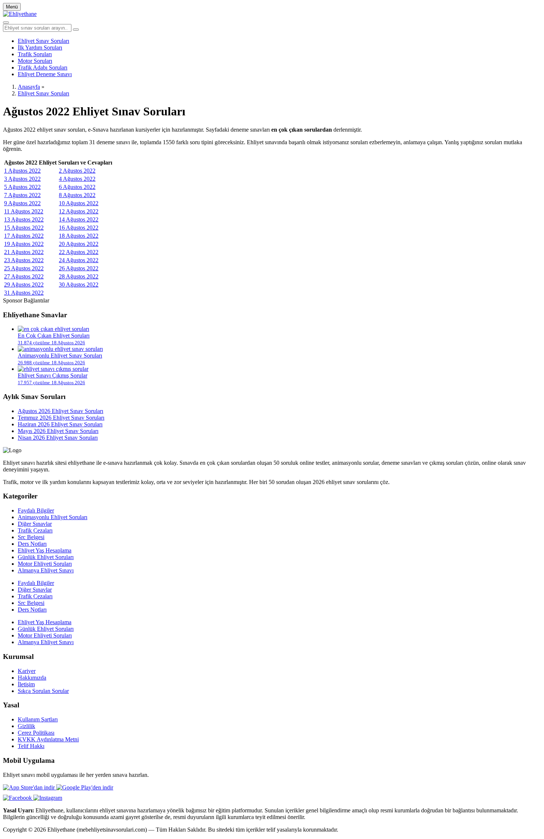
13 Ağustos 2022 (24, 219)
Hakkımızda (32, 677)
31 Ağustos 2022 (24, 293)
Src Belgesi (31, 537)
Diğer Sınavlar (35, 524)
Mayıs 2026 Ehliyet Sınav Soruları (58, 431)
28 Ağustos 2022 (78, 276)
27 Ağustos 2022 (24, 276)
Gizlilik (26, 726)
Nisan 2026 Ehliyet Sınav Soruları (58, 437)
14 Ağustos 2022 (78, 219)
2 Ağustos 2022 (77, 171)
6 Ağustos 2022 (77, 187)
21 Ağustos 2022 (24, 252)
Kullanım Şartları (38, 719)
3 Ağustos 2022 (22, 179)
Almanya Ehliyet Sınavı (46, 570)
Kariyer (27, 671)
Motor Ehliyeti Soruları (45, 564)
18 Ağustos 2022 (78, 236)
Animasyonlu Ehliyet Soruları (52, 517)
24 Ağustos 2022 (78, 260)
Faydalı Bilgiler (36, 510)
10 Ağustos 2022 (78, 203)
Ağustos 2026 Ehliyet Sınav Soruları (60, 411)
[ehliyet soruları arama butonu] (76, 29)
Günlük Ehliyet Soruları (46, 557)
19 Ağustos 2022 (24, 244)
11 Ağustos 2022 (23, 211)
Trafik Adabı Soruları (42, 67)
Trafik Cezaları (35, 530)
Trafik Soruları (35, 54)
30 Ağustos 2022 (78, 284)
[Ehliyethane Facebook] (18, 798)
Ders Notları (32, 544)
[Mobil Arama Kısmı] (6, 22)
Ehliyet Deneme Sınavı (45, 74)
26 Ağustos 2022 (78, 268)
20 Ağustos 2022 (78, 244)
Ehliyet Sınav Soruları (43, 41)
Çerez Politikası (36, 733)
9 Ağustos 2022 (22, 203)
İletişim (26, 684)
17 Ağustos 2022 (24, 236)
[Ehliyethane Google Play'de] (84, 787)
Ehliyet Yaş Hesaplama (44, 550)
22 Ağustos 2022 (78, 252)
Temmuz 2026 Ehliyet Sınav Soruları (61, 418)
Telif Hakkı (31, 746)
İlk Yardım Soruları (40, 47)
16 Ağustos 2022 (78, 227)
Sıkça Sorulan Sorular (43, 691)
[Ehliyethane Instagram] (47, 798)
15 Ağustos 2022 (24, 227)
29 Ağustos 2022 (24, 284)
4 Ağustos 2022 (77, 179)
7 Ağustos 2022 (22, 195)
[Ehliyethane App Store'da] (29, 787)
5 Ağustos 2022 (22, 187)
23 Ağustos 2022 (24, 260)
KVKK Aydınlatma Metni (48, 739)
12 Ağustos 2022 (78, 211)
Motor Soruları (35, 61)
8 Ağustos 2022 (77, 195)
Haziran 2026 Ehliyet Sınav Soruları (60, 424)
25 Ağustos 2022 (24, 268)
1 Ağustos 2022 (22, 171)
